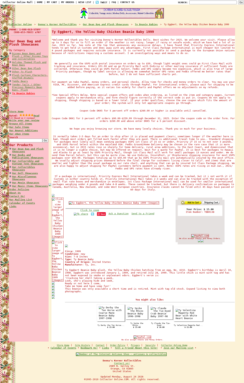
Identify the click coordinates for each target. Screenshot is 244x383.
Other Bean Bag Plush (26, 68)
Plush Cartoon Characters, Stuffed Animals (30, 76)
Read (36, 115)
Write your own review (24, 120)
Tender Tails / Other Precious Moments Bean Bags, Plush (27, 87)
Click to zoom (89, 210)
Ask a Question (119, 213)
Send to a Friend (142, 213)
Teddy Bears (20, 81)
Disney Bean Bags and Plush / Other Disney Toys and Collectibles (30, 56)
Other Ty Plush (22, 71)
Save (103, 214)
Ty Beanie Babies (23, 93)
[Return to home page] (122, 17)
